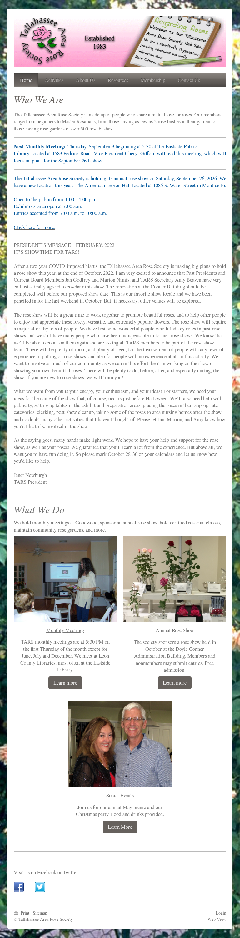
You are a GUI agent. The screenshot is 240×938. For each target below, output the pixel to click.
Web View (217, 919)
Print (25, 913)
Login (221, 913)
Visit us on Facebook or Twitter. (46, 872)
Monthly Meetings (65, 630)
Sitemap (40, 913)
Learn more (65, 682)
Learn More (120, 826)
